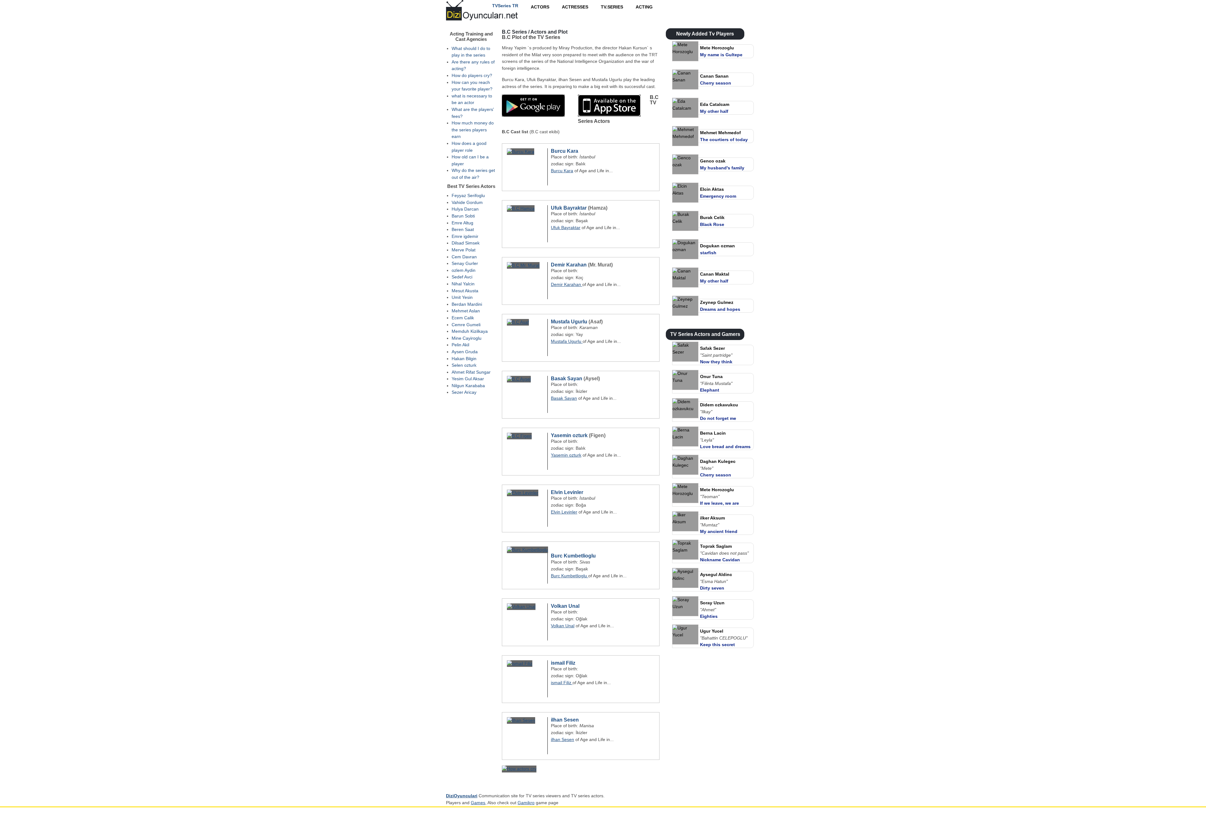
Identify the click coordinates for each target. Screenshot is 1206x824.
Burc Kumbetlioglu (573, 555)
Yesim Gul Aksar (468, 378)
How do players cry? (472, 75)
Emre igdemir (465, 236)
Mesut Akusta (465, 290)
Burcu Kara (564, 151)
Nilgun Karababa (468, 385)
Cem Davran (464, 256)
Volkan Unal (565, 606)
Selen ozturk (464, 365)
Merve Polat (463, 249)
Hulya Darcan (465, 208)
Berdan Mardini (467, 304)
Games (478, 802)
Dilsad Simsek (466, 242)
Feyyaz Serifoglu (468, 195)
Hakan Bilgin (464, 358)
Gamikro (526, 802)
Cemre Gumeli (466, 324)
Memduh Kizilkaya (470, 331)
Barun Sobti (463, 215)
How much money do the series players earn (473, 129)
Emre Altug (462, 222)
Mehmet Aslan (466, 310)
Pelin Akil (460, 344)
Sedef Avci (462, 276)
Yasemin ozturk (569, 435)
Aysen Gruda (465, 351)
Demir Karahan (569, 264)
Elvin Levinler (567, 492)
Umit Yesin (462, 297)
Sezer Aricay (464, 392)
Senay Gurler (465, 263)
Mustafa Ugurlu (570, 321)
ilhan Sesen (565, 719)
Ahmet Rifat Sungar (471, 372)
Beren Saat (463, 229)
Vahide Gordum (467, 202)
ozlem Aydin (463, 270)
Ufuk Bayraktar (569, 208)
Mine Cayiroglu (466, 338)
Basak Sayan (566, 378)
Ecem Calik (463, 317)
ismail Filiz (563, 663)
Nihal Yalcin (463, 283)
